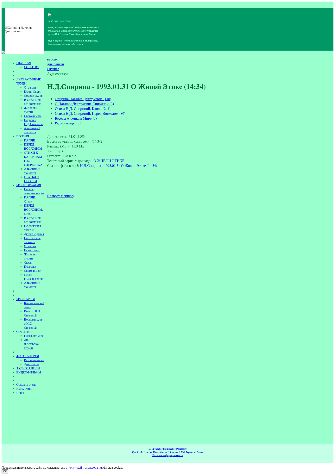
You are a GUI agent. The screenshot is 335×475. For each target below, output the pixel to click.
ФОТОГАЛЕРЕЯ (27, 356)
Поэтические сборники (32, 240)
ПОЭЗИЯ (22, 136)
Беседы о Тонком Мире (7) (76, 118)
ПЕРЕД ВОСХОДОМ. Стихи (33, 209)
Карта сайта (24, 388)
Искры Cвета (32, 91)
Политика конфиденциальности (167, 455)
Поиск (20, 393)
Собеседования (33, 95)
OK (5, 471)
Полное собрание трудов (34, 191)
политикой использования (85, 467)
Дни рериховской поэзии (31, 344)
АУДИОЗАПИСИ (28, 368)
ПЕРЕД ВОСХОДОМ (33, 146)
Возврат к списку (60, 195)
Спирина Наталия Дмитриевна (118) (83, 98)
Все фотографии (34, 360)
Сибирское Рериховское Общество (169, 448)
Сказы (28, 262)
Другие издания (34, 234)
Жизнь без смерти (30, 110)
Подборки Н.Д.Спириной (33, 122)
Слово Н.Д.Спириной (33, 276)
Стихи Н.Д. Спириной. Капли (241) (82, 108)
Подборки (30, 266)
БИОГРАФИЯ (25, 299)
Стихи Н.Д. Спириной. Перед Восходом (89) (90, 113)
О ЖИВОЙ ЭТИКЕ (108, 160)
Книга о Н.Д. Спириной (32, 313)
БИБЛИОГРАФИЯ (28, 185)
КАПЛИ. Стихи (30, 199)
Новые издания (33, 336)
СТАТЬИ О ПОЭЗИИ (31, 179)
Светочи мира (32, 116)
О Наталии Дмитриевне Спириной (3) (84, 103)
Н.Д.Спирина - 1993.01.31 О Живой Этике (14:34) (118, 165)
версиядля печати (55, 61)
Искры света (32, 250)
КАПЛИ (29, 140)
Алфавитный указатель (32, 130)
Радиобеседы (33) (68, 123)
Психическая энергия (32, 228)
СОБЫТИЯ (31, 67)
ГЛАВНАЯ (23, 63)
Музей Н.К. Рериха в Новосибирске (149, 452)
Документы (31, 364)
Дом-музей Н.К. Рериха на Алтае (186, 452)
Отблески (30, 87)
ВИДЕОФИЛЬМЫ (28, 372)
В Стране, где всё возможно (32, 101)
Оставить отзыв (26, 384)
